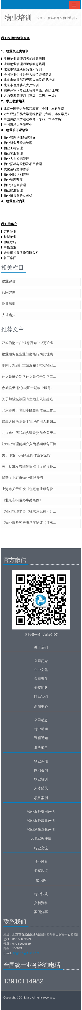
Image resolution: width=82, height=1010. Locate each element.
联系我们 (41, 696)
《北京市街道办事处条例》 (22, 500)
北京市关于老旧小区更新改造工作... (29, 410)
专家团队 (41, 687)
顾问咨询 (8, 292)
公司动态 (41, 719)
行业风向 (41, 861)
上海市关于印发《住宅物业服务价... (29, 488)
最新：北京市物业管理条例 (22, 477)
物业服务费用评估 (41, 811)
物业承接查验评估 (41, 829)
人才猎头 (8, 314)
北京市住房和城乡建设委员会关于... (29, 432)
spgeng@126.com (26, 953)
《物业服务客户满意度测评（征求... (29, 522)
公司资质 (41, 678)
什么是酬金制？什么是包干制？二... (29, 376)
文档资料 (41, 902)
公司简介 (41, 660)
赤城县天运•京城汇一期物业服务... (28, 387)
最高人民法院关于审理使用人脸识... (29, 421)
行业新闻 (41, 728)
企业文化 (41, 669)
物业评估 (8, 281)
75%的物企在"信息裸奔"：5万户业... (29, 342)
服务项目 (53, 18)
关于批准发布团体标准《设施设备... (29, 466)
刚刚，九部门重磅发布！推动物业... (29, 365)
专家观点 (41, 870)
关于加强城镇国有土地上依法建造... (29, 399)
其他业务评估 (41, 838)
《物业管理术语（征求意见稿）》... (29, 511)
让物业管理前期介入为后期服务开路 (29, 444)
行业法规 (41, 893)
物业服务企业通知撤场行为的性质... (29, 354)
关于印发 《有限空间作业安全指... (27, 455)
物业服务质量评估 (41, 820)
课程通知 (41, 737)
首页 (39, 18)
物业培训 (69, 18)
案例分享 (41, 911)
